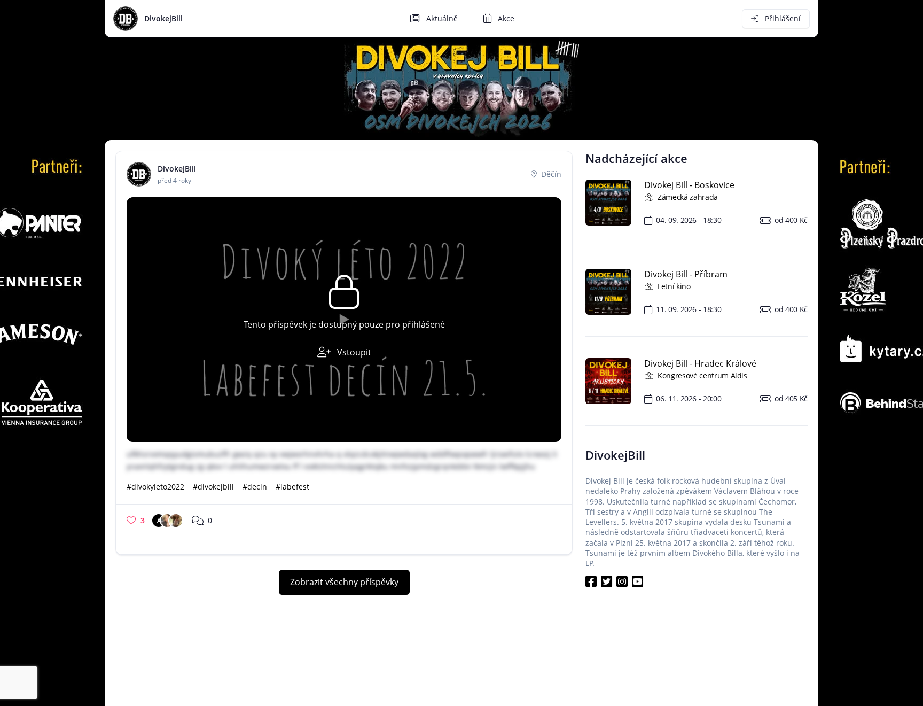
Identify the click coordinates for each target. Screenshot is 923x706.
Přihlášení (782, 18)
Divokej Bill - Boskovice (689, 185)
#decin (255, 487)
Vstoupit (353, 352)
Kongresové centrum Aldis (701, 375)
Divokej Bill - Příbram (686, 274)
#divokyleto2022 (155, 487)
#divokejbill (213, 487)
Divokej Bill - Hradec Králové (700, 363)
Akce (505, 18)
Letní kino (673, 286)
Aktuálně (441, 18)
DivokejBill (163, 18)
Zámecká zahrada (687, 197)
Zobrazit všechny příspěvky (344, 582)
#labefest (292, 487)
